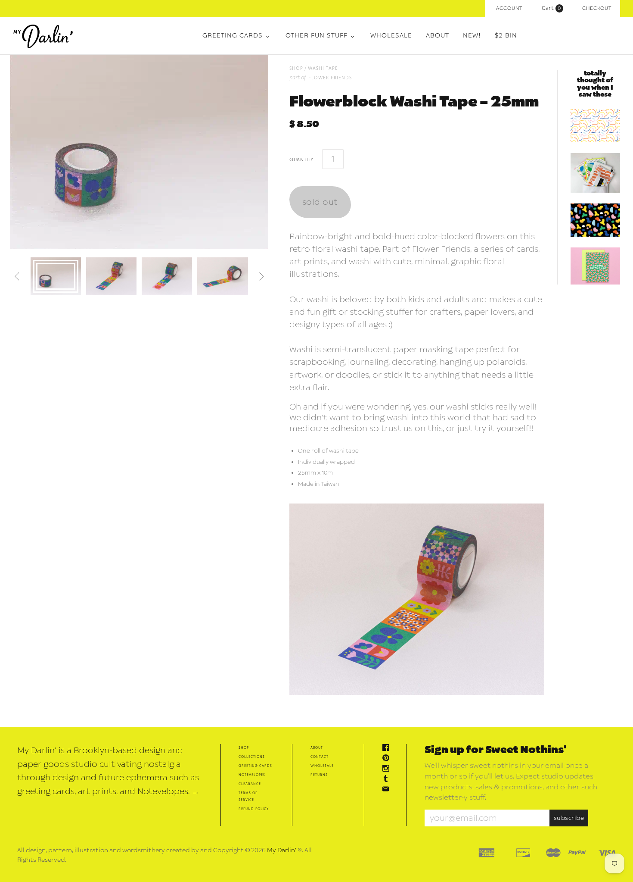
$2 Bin (506, 35)
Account (509, 8)
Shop (244, 747)
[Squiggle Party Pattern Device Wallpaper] (595, 125)
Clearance (250, 783)
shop (296, 68)
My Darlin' (281, 850)
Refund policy (254, 808)
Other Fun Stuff (316, 35)
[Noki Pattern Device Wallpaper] (595, 220)
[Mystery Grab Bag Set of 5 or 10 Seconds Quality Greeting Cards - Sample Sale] (595, 173)
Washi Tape (323, 68)
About (437, 35)
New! (472, 35)
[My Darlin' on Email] (388, 790)
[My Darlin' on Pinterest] (388, 759)
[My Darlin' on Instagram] (388, 769)
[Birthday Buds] (595, 266)
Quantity (301, 159)
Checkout (596, 8)
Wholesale (391, 35)
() (553, 8)
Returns (319, 774)
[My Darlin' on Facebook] (388, 748)
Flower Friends (330, 77)
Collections (252, 756)
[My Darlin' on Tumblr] (388, 779)
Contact (319, 756)
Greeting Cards (232, 35)
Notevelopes (252, 774)
